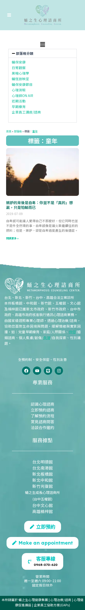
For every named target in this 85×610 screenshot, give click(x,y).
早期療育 (19, 106)
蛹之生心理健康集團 (33, 599)
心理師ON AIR (22, 95)
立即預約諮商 (42, 410)
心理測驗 (19, 89)
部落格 (18, 131)
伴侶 (72, 331)
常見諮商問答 (42, 421)
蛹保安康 (19, 62)
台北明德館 (42, 462)
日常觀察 (19, 67)
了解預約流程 (42, 415)
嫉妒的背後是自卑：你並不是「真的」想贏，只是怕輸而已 (39, 205)
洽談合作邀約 (42, 427)
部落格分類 (24, 53)
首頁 (8, 131)
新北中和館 (42, 480)
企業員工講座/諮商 (26, 112)
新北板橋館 (42, 474)
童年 (34, 131)
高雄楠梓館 (42, 511)
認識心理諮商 (42, 404)
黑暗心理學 (20, 73)
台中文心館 (42, 505)
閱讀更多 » (12, 238)
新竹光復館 (42, 486)
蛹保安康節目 (22, 84)
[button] (42, 45)
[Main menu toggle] (9, 15)
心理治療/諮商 (60, 599)
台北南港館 (42, 468)
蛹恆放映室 (20, 78)
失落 (47, 337)
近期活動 (19, 100)
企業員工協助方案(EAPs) (52, 605)
